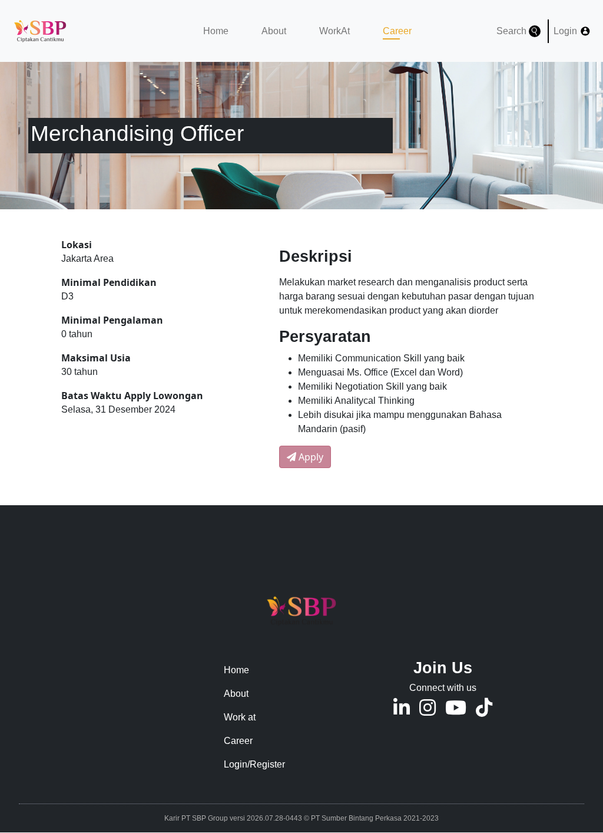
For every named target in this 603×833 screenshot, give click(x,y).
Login (566, 31)
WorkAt (334, 31)
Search (512, 31)
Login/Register (254, 764)
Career (391, 31)
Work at (240, 717)
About (273, 31)
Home (215, 31)
